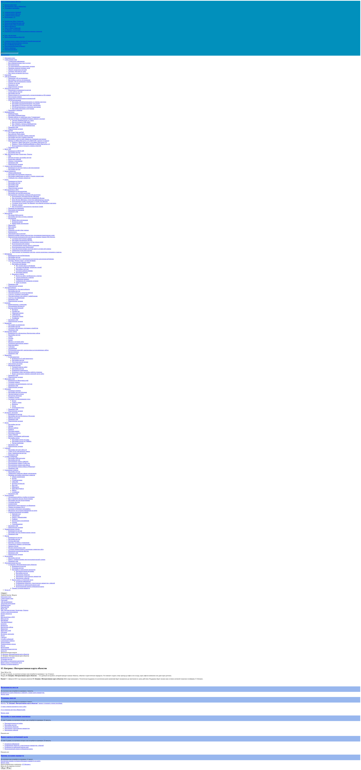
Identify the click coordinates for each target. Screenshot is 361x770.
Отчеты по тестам (14, 83)
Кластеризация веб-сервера (21, 244)
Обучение (8, 389)
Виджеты (15, 309)
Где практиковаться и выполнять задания (21, 66)
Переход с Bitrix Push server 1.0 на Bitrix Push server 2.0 (29, 142)
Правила (11, 429)
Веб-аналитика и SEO (12, 189)
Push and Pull (9, 130)
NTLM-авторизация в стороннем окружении (26, 107)
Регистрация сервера (15, 97)
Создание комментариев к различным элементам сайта (26, 549)
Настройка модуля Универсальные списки (21, 532)
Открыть (4, 593)
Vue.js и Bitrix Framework (12, 28)
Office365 (15, 482)
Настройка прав (13, 184)
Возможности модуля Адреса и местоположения (23, 168)
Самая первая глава (11, 59)
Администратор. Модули (13, 14)
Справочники (12, 504)
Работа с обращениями (19, 517)
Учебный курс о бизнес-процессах (19, 178)
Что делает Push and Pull (16, 132)
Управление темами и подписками (19, 544)
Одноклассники (17, 480)
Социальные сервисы (11, 470)
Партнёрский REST (11, 49)
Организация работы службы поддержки (21, 497)
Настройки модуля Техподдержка (19, 500)
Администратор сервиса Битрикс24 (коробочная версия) (23, 41)
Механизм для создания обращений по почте (22, 510)
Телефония (15, 318)
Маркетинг (8, 355)
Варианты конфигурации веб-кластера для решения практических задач (31, 235)
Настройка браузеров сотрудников (23, 108)
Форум (7, 536)
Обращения (15, 515)
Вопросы (15, 404)
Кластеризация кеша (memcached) (23, 247)
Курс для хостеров (10, 35)
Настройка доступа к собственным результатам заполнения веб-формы (31, 259)
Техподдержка (9, 495)
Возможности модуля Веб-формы (19, 255)
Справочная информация (16, 61)
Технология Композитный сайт (15, 23)
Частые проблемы (18, 443)
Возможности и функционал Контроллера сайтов (24, 333)
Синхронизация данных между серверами (25, 245)
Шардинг (11, 228)
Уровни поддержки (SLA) (16, 507)
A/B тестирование (10, 76)
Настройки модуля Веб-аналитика (19, 193)
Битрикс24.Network (18, 483)
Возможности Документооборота (19, 289)
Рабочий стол (16, 514)
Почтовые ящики (13, 431)
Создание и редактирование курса (19, 399)
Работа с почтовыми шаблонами (18, 436)
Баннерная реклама (14, 365)
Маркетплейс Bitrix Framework (14, 24)
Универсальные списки (12, 529)
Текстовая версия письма (20, 362)
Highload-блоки (9, 112)
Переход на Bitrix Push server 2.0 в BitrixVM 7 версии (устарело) (28, 140)
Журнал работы (13, 428)
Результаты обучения (15, 395)
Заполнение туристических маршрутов (28, 576)
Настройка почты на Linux (20, 439)
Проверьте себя (13, 85)
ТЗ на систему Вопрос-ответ (21, 262)
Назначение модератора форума (18, 551)
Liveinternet (15, 492)
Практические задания (15, 86)
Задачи (10, 340)
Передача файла (13, 345)
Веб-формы (8, 254)
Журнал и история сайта (16, 341)
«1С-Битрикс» (26, 764)
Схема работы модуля (15, 92)
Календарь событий (14, 159)
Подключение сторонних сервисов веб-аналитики (24, 195)
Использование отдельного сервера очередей (26, 146)
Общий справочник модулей (17, 70)
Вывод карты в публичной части (22, 580)
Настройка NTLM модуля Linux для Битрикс (26, 105)
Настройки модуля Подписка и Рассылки (21, 416)
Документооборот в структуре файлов (20, 292)
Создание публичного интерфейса (19, 509)
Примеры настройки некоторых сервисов (21, 475)
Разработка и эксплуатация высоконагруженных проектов (23, 31)
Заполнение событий (22, 578)
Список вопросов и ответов (25, 277)
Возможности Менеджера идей (18, 380)
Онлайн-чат (16, 311)
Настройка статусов (22, 269)
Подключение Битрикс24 (16, 306)
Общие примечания (18, 477)
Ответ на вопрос (21, 282)
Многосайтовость (10, 26)
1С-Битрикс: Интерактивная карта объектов (22, 564)
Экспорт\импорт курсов (16, 394)
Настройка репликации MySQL (22, 240)
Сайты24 (7, 448)
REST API (8, 149)
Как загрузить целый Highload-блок (23, 125)
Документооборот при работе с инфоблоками (23, 296)
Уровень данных (17, 205)
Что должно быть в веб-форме (25, 265)
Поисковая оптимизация (16, 210)
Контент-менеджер (11, 5)
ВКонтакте (15, 487)
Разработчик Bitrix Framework (14, 21)
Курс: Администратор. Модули (11, 1)
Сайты (10, 336)
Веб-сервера (12, 227)
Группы (10, 338)
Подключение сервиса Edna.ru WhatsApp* (21, 466)
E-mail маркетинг (13, 357)
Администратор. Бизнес (12, 15)
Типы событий (13, 434)
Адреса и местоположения (13, 166)
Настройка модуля (14, 93)
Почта (6, 423)
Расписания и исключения (20, 520)
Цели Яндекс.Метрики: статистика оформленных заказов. (30, 200)
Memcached (12, 225)
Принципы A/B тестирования (17, 78)
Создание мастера (14, 502)
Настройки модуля (14, 152)
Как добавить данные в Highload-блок (24, 124)
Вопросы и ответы (18, 274)
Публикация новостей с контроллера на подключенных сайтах (28, 350)
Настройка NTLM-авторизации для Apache (26, 103)
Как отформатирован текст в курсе (19, 63)
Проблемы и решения (15, 110)
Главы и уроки (16, 402)
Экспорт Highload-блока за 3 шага (23, 120)
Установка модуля (18, 568)
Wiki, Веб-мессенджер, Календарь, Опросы (18, 154)
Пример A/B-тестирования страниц (19, 81)
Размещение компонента (20, 370)
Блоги (6, 179)
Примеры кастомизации (16, 208)
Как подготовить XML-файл (21, 122)
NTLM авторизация (14, 100)
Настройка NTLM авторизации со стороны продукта (29, 102)
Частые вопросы (13, 352)
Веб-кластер (8, 213)
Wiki (9, 156)
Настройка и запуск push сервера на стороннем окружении (27, 139)
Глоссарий (8, 75)
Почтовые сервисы (14, 433)
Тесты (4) (7, 590)
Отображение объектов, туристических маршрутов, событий (35, 583)
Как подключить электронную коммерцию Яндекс (28, 198)
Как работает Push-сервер (16, 134)
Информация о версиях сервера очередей (21, 135)
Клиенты (7, 303)
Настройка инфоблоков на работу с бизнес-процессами (26, 176)
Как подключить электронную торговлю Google (27, 206)
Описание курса (10, 58)
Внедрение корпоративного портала (16, 43)
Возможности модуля (15, 414)
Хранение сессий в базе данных (18, 230)
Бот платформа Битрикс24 (13, 44)
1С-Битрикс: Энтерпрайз (12, 29)
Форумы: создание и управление (18, 542)
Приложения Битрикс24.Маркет (15, 46)
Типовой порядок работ (19, 367)
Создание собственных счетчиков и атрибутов (23, 328)
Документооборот (10, 287)
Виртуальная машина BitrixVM (14, 37)
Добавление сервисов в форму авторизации (22, 473)
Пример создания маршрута (21, 588)
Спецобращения (17, 524)
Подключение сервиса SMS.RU (18, 461)
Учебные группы (13, 397)
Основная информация (23, 581)
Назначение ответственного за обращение (21, 505)
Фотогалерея (9, 556)
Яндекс (14, 478)
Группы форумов (13, 541)
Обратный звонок (18, 313)
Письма (10, 426)
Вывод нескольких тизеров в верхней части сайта (28, 374)
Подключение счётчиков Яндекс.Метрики (25, 196)
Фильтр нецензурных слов (16, 547)
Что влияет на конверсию (16, 325)
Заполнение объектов (23, 575)
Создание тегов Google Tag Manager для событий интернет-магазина (34, 203)
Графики (15, 519)
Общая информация (14, 173)
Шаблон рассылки (14, 417)
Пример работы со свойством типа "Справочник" (24, 117)
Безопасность (12, 232)
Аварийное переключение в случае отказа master (27, 242)
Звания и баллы (13, 546)
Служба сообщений (11, 456)
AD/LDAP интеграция (12, 88)
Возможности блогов (15, 181)
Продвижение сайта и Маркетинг (15, 6)
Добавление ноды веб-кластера (22, 250)
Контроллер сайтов (11, 331)
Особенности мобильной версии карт (28, 585)
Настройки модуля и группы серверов (20, 216)
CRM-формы (16, 314)
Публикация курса (18, 407)
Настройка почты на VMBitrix (21, 441)
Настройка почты (14, 438)
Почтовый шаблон (22, 272)
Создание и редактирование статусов (20, 384)
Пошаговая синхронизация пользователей (21, 98)
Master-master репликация (20, 223)
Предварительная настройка (25, 571)
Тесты (14, 406)
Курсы (14, 401)
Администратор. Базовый (13, 12)
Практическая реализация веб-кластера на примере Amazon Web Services (31, 237)
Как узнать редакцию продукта (18, 73)
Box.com (14, 485)
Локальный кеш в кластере (17, 233)
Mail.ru (14, 490)
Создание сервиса (14, 382)
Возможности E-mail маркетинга (22, 358)
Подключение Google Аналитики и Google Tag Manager (30, 201)
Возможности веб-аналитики (17, 191)
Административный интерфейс (18, 512)
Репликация (12, 218)
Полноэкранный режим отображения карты (30, 586)
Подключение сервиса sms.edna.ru (19, 465)
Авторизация (5, 55)
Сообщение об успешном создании (27, 281)
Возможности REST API (16, 151)
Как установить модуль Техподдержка (20, 499)
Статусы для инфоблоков (16, 298)
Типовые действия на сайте (17, 71)
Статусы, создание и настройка (18, 294)
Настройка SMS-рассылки (16, 458)
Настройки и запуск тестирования (19, 80)
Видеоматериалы (13, 64)
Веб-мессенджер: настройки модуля (19, 157)
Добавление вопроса (22, 279)
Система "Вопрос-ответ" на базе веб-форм (21, 260)
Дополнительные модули (13, 563)
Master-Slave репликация (20, 220)
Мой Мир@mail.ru (18, 488)
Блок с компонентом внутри (17, 453)
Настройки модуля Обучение (17, 392)
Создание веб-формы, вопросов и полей (29, 267)
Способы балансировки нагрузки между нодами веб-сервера (31, 249)
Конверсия (8, 323)
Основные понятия (14, 390)
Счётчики (11, 347)
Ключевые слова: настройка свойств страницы (27, 372)
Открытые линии (17, 316)
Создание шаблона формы (24, 271)
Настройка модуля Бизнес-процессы (19, 174)
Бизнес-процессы (10, 48)
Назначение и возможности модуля (19, 90)
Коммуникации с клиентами (17, 304)
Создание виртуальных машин (22, 238)
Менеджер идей (10, 379)
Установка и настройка (12, 8)
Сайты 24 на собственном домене (19, 451)
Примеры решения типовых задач (19, 68)
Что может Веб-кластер (15, 215)
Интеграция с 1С (10, 17)
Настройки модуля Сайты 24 (17, 450)
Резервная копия (17, 222)
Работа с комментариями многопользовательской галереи (26, 559)
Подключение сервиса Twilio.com (19, 463)
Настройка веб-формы (19, 264)
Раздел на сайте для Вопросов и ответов (29, 276)
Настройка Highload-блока (16, 115)
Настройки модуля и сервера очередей (20, 137)
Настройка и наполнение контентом (23, 569)
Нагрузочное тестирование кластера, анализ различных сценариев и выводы (36, 252)
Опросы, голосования (15, 161)
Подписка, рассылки (11, 412)
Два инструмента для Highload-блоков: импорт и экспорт (26, 119)
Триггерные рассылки (15, 363)
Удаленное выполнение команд (18, 343)
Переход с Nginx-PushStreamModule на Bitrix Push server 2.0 (31, 144)
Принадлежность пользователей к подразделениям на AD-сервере (29, 95)
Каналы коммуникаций (15, 308)
